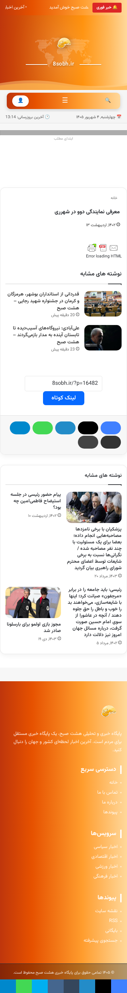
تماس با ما (107, 792)
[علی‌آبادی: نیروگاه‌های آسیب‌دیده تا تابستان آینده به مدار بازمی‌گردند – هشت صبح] (103, 337)
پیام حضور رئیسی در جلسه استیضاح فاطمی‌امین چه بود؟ (35, 501)
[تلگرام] (20, 427)
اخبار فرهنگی (105, 876)
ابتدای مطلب (63, 139)
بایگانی (111, 931)
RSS (113, 921)
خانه (114, 198)
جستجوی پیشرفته (101, 940)
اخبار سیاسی (106, 847)
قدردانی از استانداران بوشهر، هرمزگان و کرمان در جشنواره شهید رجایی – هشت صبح (43, 301)
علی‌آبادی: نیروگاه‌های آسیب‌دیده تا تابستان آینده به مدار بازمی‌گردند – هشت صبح (46, 335)
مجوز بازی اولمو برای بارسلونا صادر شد (34, 628)
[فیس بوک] (111, 427)
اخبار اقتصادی (104, 857)
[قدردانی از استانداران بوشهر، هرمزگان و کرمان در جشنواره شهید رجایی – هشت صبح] (103, 304)
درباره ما (110, 802)
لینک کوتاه (63, 398)
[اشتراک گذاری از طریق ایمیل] (111, 442)
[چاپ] (88, 442)
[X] (88, 427)
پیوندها (110, 812)
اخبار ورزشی (107, 866)
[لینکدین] (65, 427)
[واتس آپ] (43, 427)
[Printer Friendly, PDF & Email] (103, 248)
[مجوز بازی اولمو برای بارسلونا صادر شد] (33, 602)
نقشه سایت (106, 911)
